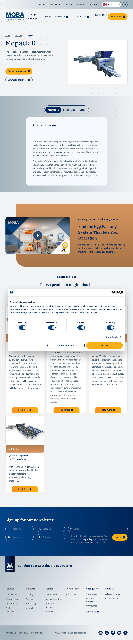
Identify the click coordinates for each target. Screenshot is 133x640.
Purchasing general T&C (16, 633)
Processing (31, 603)
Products (18, 36)
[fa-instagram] (107, 633)
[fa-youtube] (119, 633)
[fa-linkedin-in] (100, 633)
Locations (93, 4)
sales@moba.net (113, 594)
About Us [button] (53, 4)
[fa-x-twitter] (125, 633)
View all (29, 608)
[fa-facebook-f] (113, 633)
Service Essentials (54, 599)
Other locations (93, 612)
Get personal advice (17, 71)
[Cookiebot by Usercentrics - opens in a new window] (111, 293)
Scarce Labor (11, 594)
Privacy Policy (85, 539)
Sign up (117, 537)
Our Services (51, 594)
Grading (29, 594)
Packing (29, 599)
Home (42, 4)
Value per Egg (11, 599)
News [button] (67, 4)
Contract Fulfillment (10, 610)
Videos (83, 110)
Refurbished (101, 15)
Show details (112, 337)
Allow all (104, 345)
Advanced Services (50, 605)
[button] (56, 16)
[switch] (52, 327)
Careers (80, 4)
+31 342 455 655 (113, 598)
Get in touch (115, 16)
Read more (23, 410)
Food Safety (11, 603)
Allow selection (66, 345)
